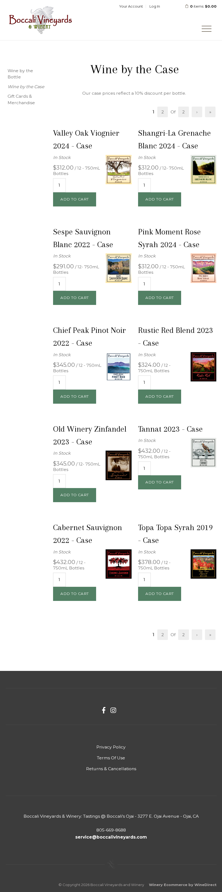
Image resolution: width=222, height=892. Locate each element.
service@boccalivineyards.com (111, 837)
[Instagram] (113, 710)
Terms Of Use (111, 757)
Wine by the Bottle (20, 74)
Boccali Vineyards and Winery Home (41, 20)
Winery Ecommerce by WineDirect (183, 885)
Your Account (131, 6)
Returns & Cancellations (111, 768)
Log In (154, 6)
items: (203, 6)
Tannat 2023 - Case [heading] (170, 429)
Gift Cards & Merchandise (21, 99)
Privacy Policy (111, 747)
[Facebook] (103, 710)
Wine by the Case (26, 86)
